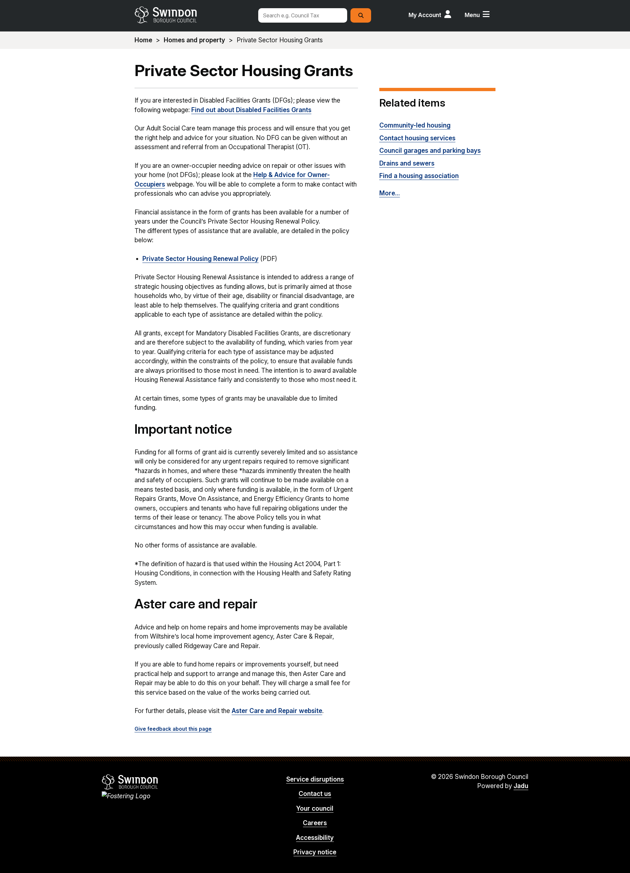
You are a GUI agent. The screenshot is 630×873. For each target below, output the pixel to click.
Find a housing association (419, 176)
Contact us (315, 794)
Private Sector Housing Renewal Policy (200, 259)
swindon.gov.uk (193, 14)
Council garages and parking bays (430, 150)
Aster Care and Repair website (277, 711)
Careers (315, 823)
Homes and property (194, 40)
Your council (314, 808)
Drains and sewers (406, 163)
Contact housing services (417, 138)
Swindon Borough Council (130, 781)
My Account (425, 14)
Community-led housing (415, 125)
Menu (472, 14)
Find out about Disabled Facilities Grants (251, 110)
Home (143, 40)
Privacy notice (314, 852)
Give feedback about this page (173, 729)
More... (389, 193)
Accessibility (315, 838)
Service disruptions (315, 779)
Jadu (521, 786)
